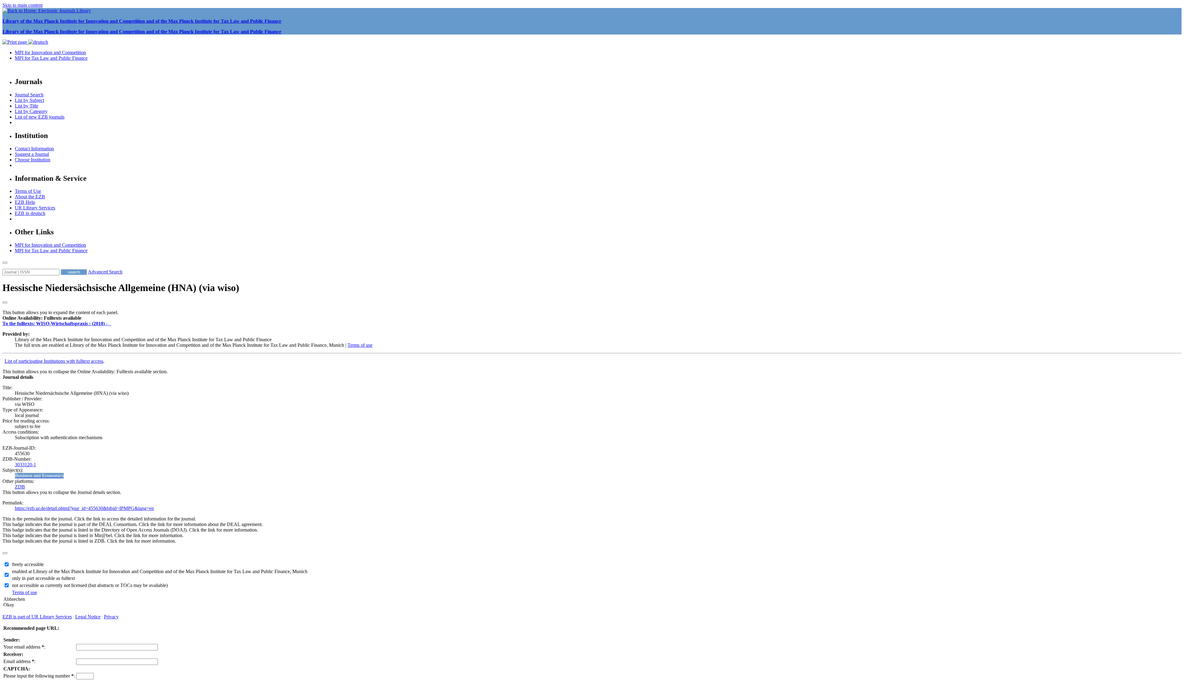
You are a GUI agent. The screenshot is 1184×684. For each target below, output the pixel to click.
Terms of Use (28, 191)
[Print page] (15, 42)
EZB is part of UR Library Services (37, 616)
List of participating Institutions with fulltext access (54, 361)
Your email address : (24, 647)
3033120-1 (25, 464)
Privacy (111, 616)
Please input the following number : (39, 675)
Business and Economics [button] (39, 475)
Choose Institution (32, 159)
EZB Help (25, 202)
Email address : (19, 661)
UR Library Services (35, 207)
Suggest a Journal (32, 154)
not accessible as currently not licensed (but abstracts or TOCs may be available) (90, 585)
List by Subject (29, 100)
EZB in (30, 213)
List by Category (31, 111)
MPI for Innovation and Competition (50, 52)
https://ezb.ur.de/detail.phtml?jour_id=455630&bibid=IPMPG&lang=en (84, 508)
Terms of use (359, 345)
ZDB (20, 486)
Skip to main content (22, 5)
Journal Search (29, 94)
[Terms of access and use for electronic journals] (110, 323)
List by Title (26, 105)
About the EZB (30, 196)
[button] (41, 318)
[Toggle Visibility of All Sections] (4, 302)
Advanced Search (105, 271)
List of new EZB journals (39, 116)
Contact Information (34, 148)
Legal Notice (88, 616)
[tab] (592, 318)
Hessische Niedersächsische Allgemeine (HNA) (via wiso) (120, 287)
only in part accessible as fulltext (43, 578)
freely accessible (28, 564)
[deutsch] (38, 42)
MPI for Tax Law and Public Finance (51, 58)
